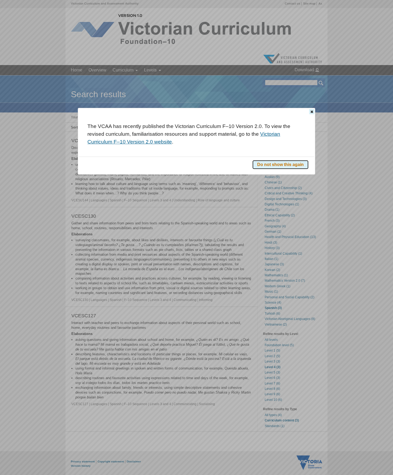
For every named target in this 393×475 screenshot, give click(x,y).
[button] (311, 111)
